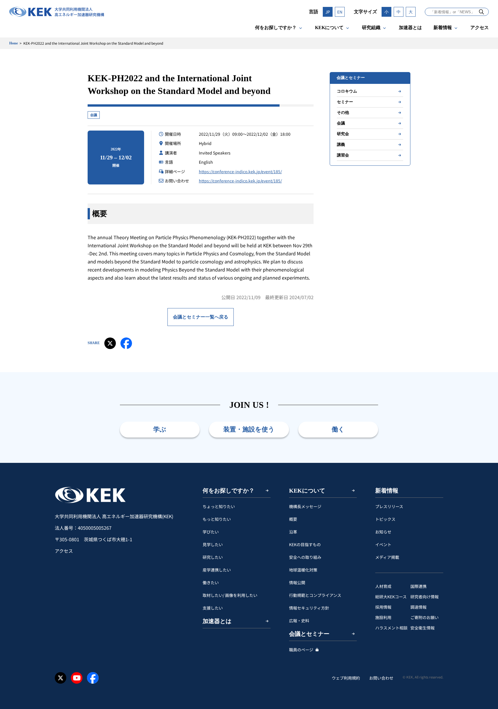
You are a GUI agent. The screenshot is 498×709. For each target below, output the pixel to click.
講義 (341, 144)
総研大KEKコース (391, 596)
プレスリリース (389, 506)
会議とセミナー (309, 634)
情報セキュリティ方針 (309, 608)
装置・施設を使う (249, 429)
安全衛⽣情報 (422, 628)
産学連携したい (217, 570)
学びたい (211, 532)
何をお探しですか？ (276, 27)
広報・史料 (299, 620)
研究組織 (371, 27)
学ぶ (159, 429)
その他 (343, 112)
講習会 (343, 155)
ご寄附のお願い (424, 617)
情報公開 (297, 582)
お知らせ (383, 532)
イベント (383, 544)
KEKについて (329, 27)
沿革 (293, 532)
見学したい (213, 544)
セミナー (345, 102)
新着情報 (442, 27)
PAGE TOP (484, 463)
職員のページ (301, 650)
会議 (93, 115)
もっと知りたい (217, 519)
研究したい (213, 557)
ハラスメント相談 (391, 628)
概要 (293, 519)
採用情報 (383, 607)
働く (338, 429)
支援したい (213, 608)
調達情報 (418, 607)
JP (327, 12)
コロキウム (347, 91)
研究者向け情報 (424, 596)
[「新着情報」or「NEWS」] (481, 11)
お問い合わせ (381, 678)
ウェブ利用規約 (346, 678)
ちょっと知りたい (219, 506)
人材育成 (383, 586)
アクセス (479, 27)
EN (339, 12)
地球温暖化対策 (303, 570)
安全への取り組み (305, 557)
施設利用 (383, 617)
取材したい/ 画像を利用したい (230, 595)
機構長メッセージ (305, 506)
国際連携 (418, 586)
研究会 (343, 134)
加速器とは (410, 27)
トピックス (385, 519)
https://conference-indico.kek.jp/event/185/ (240, 171)
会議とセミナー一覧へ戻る (200, 316)
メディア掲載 (387, 557)
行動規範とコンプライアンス (315, 595)
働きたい (211, 582)
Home (13, 43)
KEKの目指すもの (305, 544)
